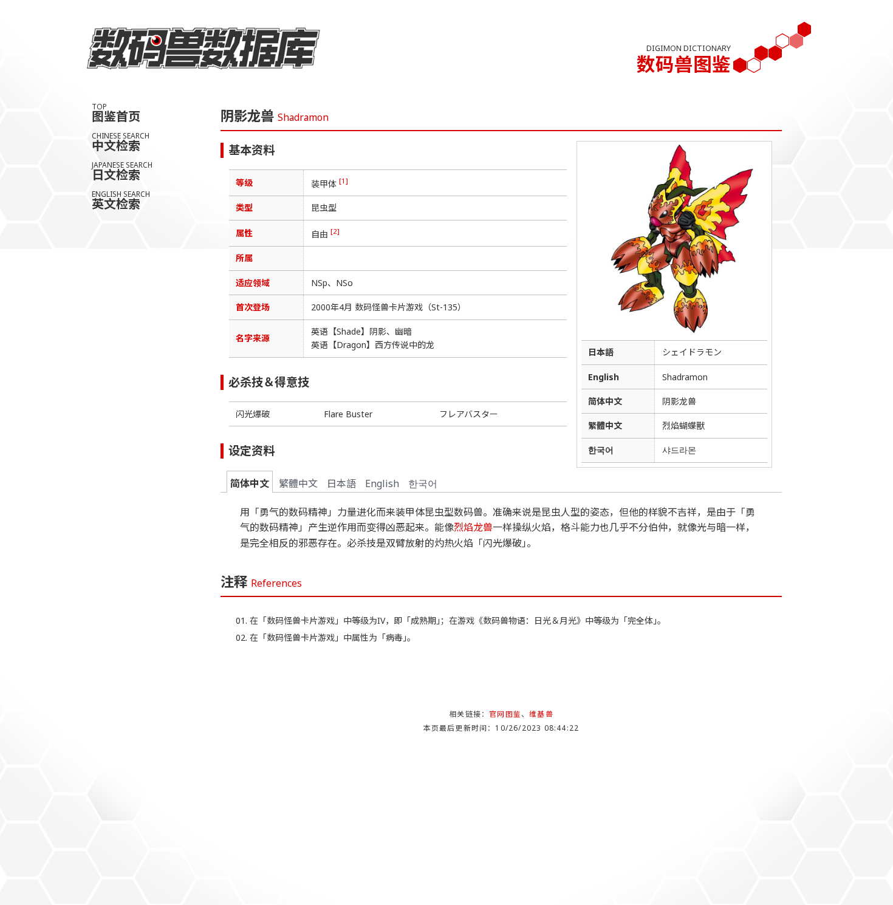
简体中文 (249, 483)
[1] (343, 180)
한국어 (422, 483)
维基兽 (541, 714)
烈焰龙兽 (473, 527)
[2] (335, 231)
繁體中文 (298, 483)
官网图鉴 (505, 714)
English (382, 483)
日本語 (341, 483)
